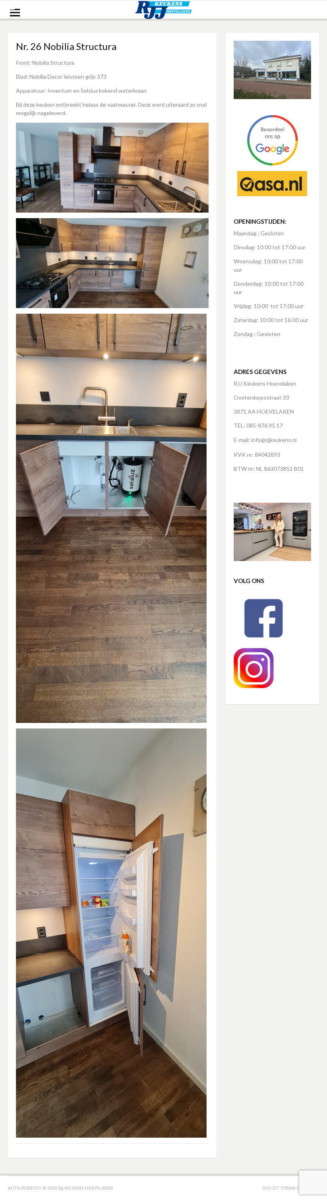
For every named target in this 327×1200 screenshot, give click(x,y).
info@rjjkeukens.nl (274, 439)
